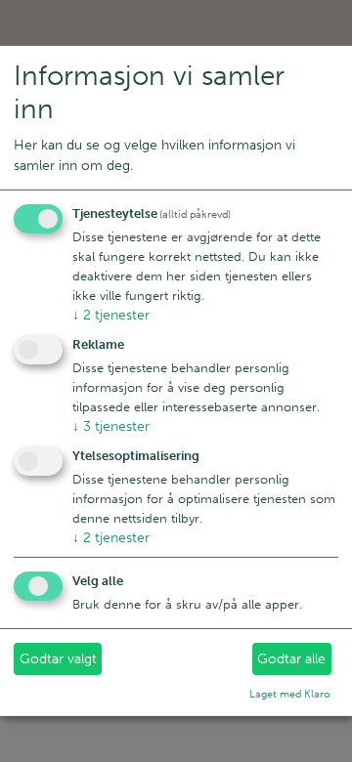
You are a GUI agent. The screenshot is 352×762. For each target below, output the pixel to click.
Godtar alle (291, 659)
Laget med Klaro (289, 693)
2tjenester (111, 315)
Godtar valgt (58, 659)
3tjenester (111, 426)
